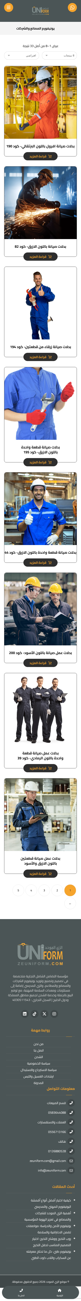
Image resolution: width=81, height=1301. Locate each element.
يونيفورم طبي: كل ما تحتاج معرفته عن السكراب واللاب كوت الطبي (48, 1254)
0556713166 (57, 1132)
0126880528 (57, 1151)
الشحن (38, 1057)
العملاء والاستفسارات (52, 1122)
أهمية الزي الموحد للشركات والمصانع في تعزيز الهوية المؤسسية (47, 1216)
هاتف (62, 1141)
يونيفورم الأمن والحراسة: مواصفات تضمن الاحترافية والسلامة (48, 1229)
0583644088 (57, 1112)
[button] (54, 1014)
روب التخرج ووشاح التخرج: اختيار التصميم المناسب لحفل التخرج (51, 1242)
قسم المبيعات (56, 1103)
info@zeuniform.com (52, 1170)
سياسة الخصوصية (38, 1063)
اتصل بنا (39, 1050)
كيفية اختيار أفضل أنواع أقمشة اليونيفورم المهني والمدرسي (51, 1203)
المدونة (38, 1083)
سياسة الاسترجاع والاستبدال (39, 1070)
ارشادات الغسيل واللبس (38, 1076)
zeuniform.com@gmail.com (48, 1161)
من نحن (38, 1044)
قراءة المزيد (37, 156)
